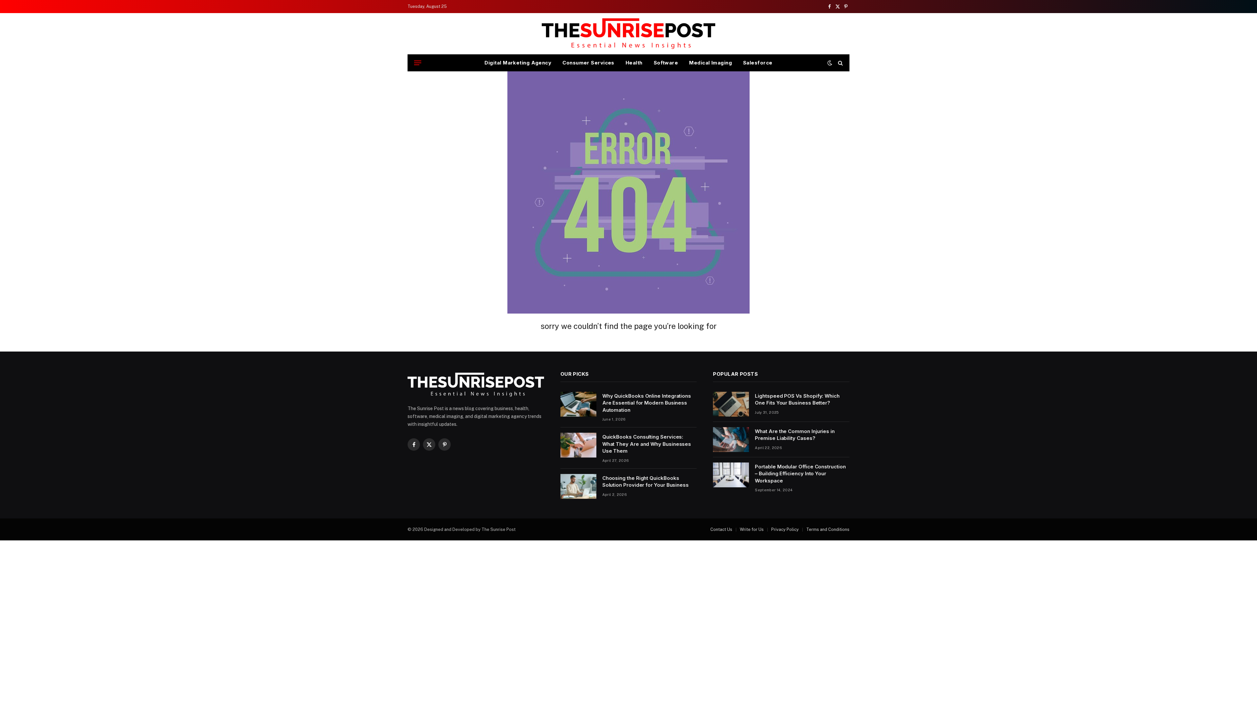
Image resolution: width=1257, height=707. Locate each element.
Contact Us (721, 529)
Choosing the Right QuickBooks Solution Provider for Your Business (645, 481)
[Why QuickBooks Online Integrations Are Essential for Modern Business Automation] (578, 404)
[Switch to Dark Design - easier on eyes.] (830, 62)
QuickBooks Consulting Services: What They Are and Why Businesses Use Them (646, 444)
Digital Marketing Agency (517, 63)
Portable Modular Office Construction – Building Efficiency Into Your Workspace (800, 473)
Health (634, 63)
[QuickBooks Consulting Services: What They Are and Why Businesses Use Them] (578, 445)
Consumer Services (588, 63)
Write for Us (752, 529)
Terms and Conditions (827, 529)
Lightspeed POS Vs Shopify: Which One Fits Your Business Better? (797, 399)
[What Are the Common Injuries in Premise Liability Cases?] (731, 439)
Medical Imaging (710, 63)
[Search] (840, 63)
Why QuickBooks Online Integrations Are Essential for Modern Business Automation (646, 403)
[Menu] (417, 63)
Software (666, 63)
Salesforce (758, 63)
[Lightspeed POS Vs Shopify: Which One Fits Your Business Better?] (731, 404)
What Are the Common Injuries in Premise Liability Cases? (795, 434)
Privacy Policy (785, 529)
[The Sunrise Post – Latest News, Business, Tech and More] (628, 33)
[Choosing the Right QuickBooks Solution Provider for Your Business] (578, 486)
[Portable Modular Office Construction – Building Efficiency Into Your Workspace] (731, 474)
